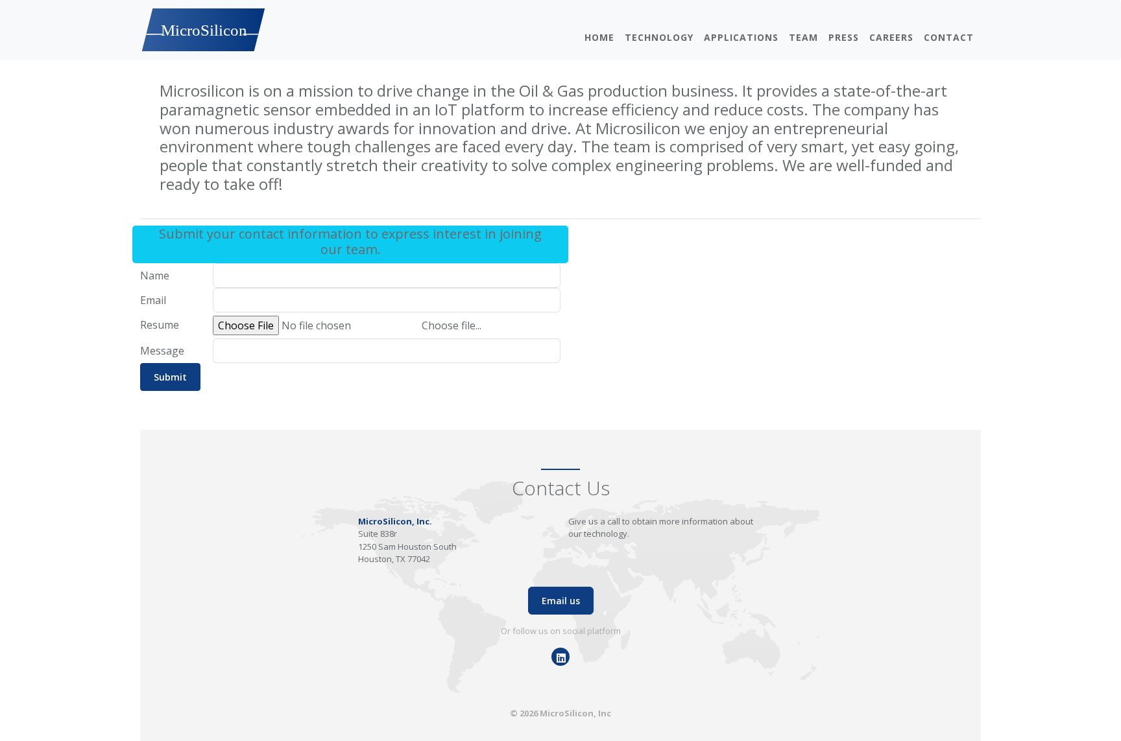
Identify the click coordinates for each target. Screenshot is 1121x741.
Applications (741, 37)
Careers (891, 37)
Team (803, 37)
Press (843, 37)
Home (599, 37)
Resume (159, 325)
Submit (170, 377)
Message (162, 351)
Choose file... (451, 325)
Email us (561, 600)
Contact (949, 37)
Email (153, 300)
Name (154, 275)
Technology (659, 37)
